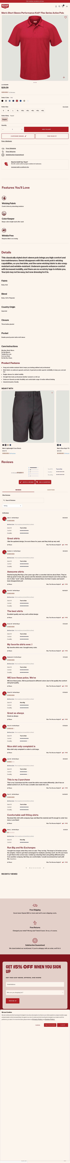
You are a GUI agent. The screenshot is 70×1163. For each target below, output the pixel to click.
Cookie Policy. (50, 1019)
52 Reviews (12, 92)
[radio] (34, 468)
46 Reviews (13, 453)
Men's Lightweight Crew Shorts (11, 448)
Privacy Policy (37, 1019)
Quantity (4, 125)
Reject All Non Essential (50, 1025)
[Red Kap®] (5, 6)
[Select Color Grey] (6, 101)
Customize (37, 1025)
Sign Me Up (12, 1000)
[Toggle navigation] (67, 6)
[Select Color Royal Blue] (21, 101)
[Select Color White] (28, 101)
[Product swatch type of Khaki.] (8, 445)
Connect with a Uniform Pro (20, 167)
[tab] (27, 482)
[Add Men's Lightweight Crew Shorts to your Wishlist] (52, 392)
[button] (56, 6)
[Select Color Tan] (24, 101)
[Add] (22, 129)
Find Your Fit (52, 136)
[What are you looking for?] (59, 6)
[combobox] (12, 505)
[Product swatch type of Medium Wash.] (58, 445)
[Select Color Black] (2, 101)
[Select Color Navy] (13, 101)
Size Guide (65, 106)
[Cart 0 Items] (63, 6)
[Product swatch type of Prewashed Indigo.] (60, 445)
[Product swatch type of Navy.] (10, 445)
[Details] (64, 77)
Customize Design (17, 136)
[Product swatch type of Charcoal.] (5, 445)
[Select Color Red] (17, 101)
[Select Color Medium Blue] (10, 101)
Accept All (62, 1025)
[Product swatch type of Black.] (3, 445)
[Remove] (3, 129)
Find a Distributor (6, 141)
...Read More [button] (12, 859)
